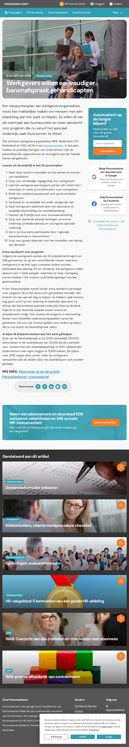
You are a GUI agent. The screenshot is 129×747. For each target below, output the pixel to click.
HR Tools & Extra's (75, 4)
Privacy (79, 711)
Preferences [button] (94, 730)
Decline (82, 737)
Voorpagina (15, 12)
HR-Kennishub (35, 12)
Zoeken (118, 4)
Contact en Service (86, 706)
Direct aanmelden (105, 422)
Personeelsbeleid (58, 12)
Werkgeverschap (44, 76)
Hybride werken (81, 12)
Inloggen (99, 4)
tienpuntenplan (53, 145)
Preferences (56, 737)
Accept (109, 737)
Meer (116, 12)
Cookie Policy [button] (106, 727)
